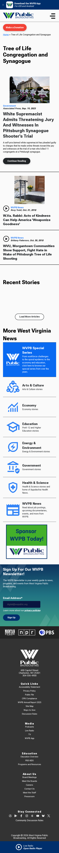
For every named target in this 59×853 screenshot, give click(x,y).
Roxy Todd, (17, 210)
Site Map (29, 706)
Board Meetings (30, 777)
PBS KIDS (29, 760)
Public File (29, 695)
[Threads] (32, 816)
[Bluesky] (43, 816)
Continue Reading (16, 161)
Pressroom (29, 796)
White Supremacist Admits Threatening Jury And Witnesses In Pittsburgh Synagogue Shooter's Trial (28, 125)
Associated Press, (12, 108)
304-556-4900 (29, 675)
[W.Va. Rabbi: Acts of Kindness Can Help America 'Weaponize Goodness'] (29, 190)
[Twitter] (48, 816)
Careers (29, 785)
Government (9, 106)
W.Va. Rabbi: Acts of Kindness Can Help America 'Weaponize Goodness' (26, 220)
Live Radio (29, 731)
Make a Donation (15, 27)
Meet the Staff (29, 793)
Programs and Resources (29, 764)
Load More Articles (29, 316)
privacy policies (32, 610)
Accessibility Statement (29, 687)
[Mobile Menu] (52, 16)
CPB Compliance (29, 698)
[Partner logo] (10, 632)
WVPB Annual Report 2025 (29, 702)
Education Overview (29, 757)
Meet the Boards (29, 781)
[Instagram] (26, 816)
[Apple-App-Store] (10, 816)
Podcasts (29, 727)
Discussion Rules (29, 714)
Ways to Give (29, 710)
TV (29, 734)
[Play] (6, 208)
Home (6, 34)
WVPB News (17, 207)
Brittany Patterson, (20, 240)
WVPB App (29, 738)
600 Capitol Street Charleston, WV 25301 (29, 671)
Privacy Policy (29, 691)
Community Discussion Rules (29, 820)
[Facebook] (21, 816)
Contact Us (29, 789)
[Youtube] (37, 816)
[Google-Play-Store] (15, 816)
